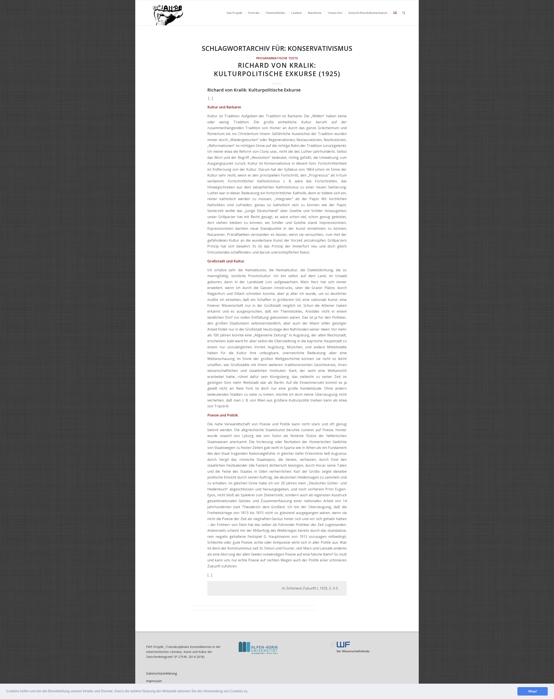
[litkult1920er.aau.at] (165, 12)
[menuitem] (234, 12)
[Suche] (403, 12)
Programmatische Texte (277, 58)
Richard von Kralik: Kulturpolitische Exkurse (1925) (277, 69)
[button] (249, 691)
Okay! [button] (532, 691)
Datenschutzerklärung (161, 673)
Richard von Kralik (226, 90)
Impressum (154, 681)
